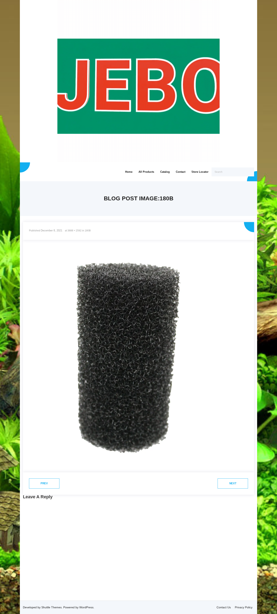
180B (88, 230)
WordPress (86, 607)
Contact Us (224, 607)
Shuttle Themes (51, 607)
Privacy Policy (243, 607)
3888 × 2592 (75, 230)
